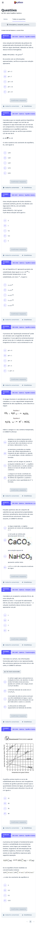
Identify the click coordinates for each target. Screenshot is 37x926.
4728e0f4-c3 (6, 113)
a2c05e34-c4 (6, 327)
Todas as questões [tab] (18, 19)
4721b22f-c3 (6, 194)
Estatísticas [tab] (28, 106)
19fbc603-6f (6, 835)
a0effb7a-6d (6, 589)
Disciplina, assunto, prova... (19, 24)
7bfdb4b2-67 (6, 652)
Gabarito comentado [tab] (12, 187)
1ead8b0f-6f (6, 729)
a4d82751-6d (6, 503)
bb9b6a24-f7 (6, 36)
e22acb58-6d (6, 392)
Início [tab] (5, 19)
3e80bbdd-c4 (6, 262)
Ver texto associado (13, 671)
